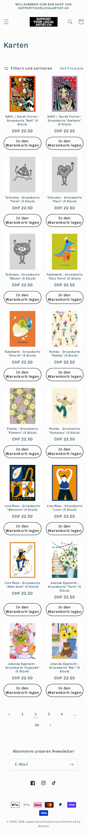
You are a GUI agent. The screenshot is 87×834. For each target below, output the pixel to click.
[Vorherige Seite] (9, 714)
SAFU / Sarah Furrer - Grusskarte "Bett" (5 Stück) (22, 120)
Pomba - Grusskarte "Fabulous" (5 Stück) (64, 430)
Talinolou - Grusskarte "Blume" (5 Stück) (22, 276)
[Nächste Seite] (50, 725)
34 (37, 725)
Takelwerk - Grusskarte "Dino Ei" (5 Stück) (22, 353)
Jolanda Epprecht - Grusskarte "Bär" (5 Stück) (64, 667)
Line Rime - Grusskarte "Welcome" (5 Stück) (22, 507)
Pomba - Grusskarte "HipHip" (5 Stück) (64, 353)
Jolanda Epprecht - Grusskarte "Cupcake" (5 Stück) (22, 667)
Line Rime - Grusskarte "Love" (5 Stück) (64, 507)
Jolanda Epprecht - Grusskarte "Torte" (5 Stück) (64, 586)
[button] (6, 21)
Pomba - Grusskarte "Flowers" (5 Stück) (22, 430)
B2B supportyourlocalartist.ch (40, 821)
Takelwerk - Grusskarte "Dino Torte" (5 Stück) (64, 276)
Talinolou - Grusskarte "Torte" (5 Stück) (22, 199)
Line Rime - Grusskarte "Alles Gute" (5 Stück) (22, 584)
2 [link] (36, 714)
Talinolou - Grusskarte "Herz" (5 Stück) (64, 199)
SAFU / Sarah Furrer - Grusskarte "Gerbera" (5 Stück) (64, 120)
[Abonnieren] (71, 764)
